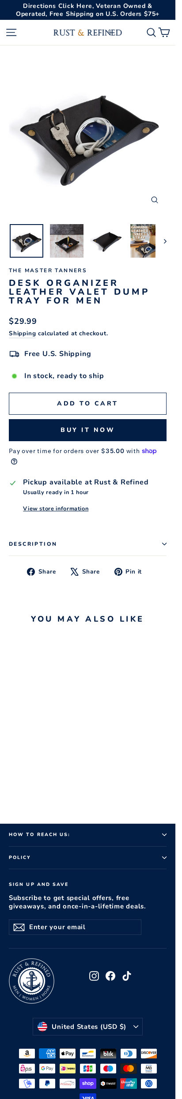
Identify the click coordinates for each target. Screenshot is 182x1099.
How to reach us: (40, 834)
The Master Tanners (48, 270)
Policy (20, 857)
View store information (55, 509)
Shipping (22, 333)
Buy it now (88, 430)
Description (33, 544)
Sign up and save (39, 884)
